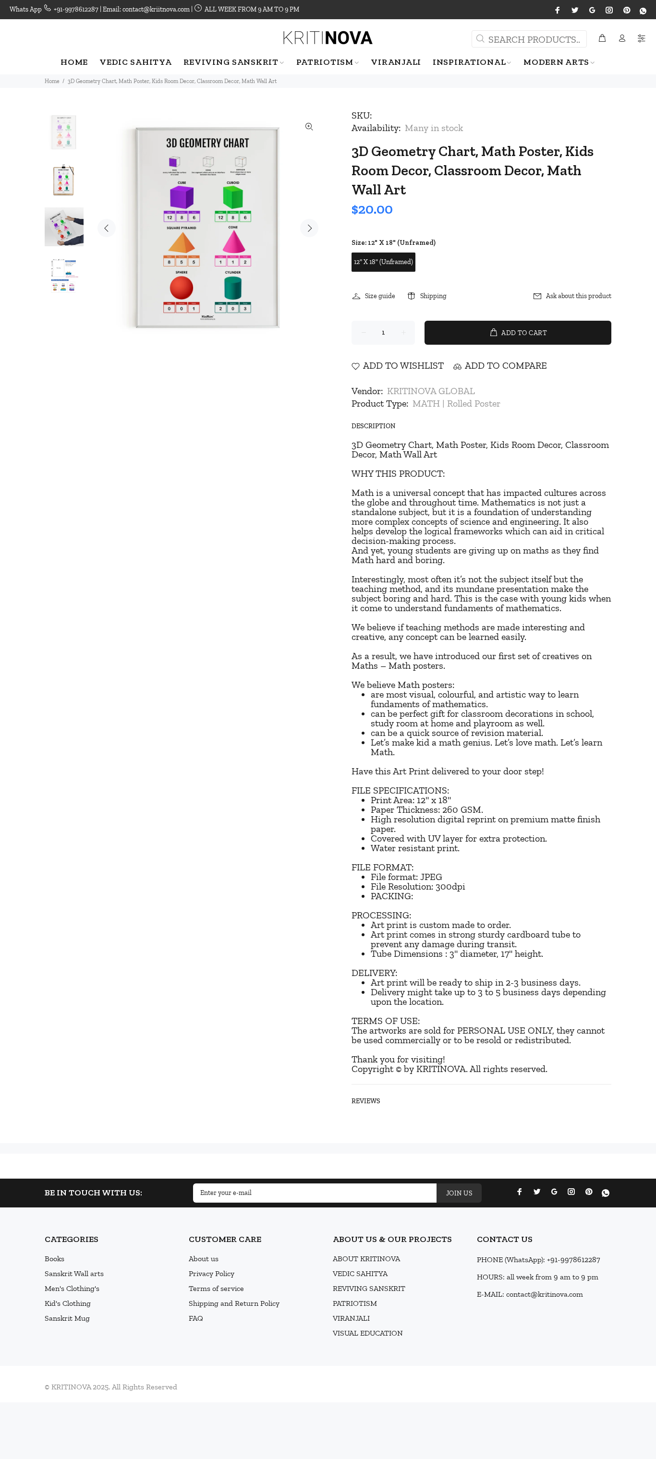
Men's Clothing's (72, 1288)
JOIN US (459, 1193)
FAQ (196, 1318)
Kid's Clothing (68, 1303)
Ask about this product (578, 296)
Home (52, 81)
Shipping (433, 296)
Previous (106, 228)
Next (309, 228)
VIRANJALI (351, 1318)
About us (204, 1258)
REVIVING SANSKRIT (369, 1288)
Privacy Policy (211, 1273)
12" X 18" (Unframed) (383, 262)
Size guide (380, 296)
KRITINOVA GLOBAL (431, 391)
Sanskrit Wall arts (74, 1273)
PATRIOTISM (355, 1303)
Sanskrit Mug (67, 1318)
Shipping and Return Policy (234, 1303)
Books (54, 1258)
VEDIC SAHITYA (360, 1273)
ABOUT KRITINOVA (366, 1258)
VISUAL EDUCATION (368, 1333)
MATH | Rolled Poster (456, 403)
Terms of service (216, 1288)
